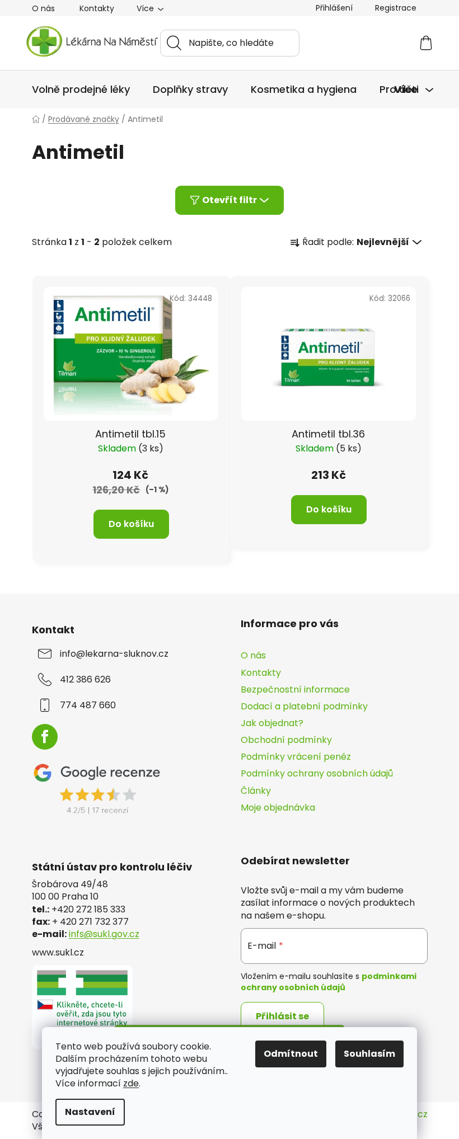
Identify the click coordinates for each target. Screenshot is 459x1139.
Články (256, 790)
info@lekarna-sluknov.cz (114, 654)
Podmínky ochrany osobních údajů (317, 773)
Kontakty (96, 8)
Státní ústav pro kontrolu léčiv (112, 867)
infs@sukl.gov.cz (104, 934)
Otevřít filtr (229, 200)
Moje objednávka (278, 807)
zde (131, 1083)
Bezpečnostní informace (295, 689)
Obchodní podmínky (286, 739)
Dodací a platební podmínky (304, 706)
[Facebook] (45, 737)
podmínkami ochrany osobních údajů (328, 982)
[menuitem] (81, 89)
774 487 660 (88, 705)
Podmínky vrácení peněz (296, 756)
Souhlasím (369, 1053)
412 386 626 (85, 680)
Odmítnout (291, 1053)
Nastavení (90, 1111)
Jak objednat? (272, 723)
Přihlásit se (282, 1016)
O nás (43, 8)
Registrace (395, 7)
